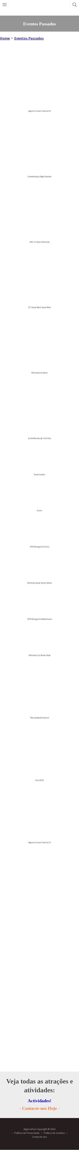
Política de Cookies (54, 1133)
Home (5, 38)
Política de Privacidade (27, 1133)
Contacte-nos (39, 1136)
